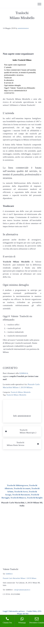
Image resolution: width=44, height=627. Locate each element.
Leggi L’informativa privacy (14, 611)
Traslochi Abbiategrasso (17, 485)
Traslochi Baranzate (21, 495)
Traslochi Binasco (18, 498)
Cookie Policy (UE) (34, 611)
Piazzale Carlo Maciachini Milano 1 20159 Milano (19, 578)
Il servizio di (8, 83)
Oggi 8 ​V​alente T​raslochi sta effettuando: (19, 88)
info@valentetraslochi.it (22, 590)
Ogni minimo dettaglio (12, 85)
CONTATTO (9, 93)
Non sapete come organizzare (15, 65)
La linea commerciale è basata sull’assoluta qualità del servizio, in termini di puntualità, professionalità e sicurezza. (20, 72)
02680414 (23, 373)
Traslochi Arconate (22, 488)
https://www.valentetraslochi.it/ (15, 91)
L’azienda (7, 67)
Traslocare (8, 78)
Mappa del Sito (23, 614)
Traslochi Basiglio (35, 498)
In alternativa (9, 80)
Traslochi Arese (21, 491)
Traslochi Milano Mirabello (21, 392)
